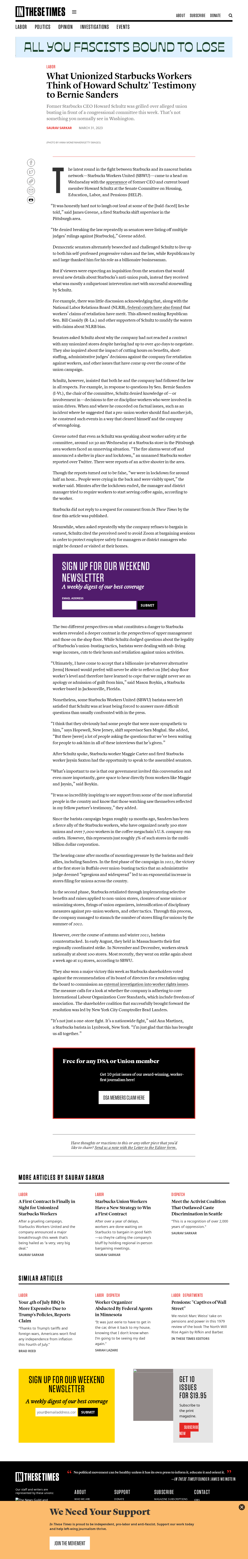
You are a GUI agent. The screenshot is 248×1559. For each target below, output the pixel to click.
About (180, 15)
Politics (43, 26)
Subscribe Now (189, 1430)
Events (123, 26)
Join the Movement (69, 1543)
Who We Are (82, 1499)
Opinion (65, 26)
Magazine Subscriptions (171, 1499)
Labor (21, 26)
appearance (116, 182)
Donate (215, 15)
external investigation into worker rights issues (146, 984)
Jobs (197, 1500)
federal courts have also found (154, 307)
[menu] (74, 12)
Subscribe (198, 15)
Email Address (73, 598)
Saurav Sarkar (59, 128)
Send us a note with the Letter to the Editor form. (136, 1147)
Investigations (94, 26)
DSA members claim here (124, 1097)
